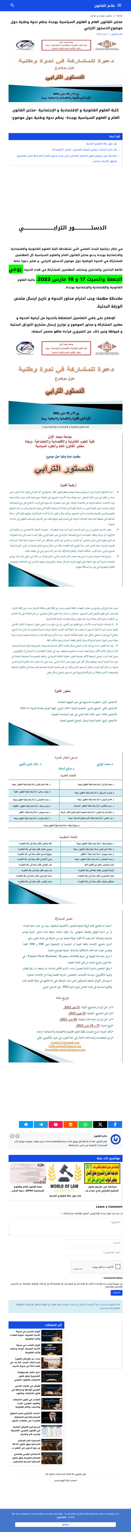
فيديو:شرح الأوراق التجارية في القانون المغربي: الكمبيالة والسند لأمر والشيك (25, 1430)
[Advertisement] (65, 195)
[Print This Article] (26, 1124)
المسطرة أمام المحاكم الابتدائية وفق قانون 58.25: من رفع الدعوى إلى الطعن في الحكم (25, 1446)
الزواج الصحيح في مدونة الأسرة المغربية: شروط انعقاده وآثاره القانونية (25, 1335)
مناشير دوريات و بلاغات (101, 16)
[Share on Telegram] (41, 1124)
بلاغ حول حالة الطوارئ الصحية (101, 143)
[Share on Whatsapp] (85, 1124)
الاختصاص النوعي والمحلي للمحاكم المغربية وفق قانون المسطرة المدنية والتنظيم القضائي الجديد (26, 1459)
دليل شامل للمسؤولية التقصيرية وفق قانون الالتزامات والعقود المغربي (27, 1376)
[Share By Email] (55, 1124)
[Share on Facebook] (115, 1124)
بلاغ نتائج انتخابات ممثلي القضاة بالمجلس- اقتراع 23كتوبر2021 (84, 149)
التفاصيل (61, 1517)
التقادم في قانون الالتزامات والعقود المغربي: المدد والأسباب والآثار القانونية (26, 1403)
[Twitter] (12, 1136)
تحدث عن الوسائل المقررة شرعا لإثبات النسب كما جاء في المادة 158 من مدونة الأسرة (25, 1362)
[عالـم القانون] (116, 1139)
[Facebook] (17, 1136)
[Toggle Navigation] (120, 6)
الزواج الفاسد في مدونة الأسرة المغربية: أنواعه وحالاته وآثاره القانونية (25, 1348)
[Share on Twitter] (100, 1124)
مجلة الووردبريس (62, 1480)
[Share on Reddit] (70, 1124)
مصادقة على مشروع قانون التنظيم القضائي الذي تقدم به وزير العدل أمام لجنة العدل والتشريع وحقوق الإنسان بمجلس (102, 1193)
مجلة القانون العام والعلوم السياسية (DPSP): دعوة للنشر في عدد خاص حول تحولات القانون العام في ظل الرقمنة (28, 1193)
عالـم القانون (104, 6)
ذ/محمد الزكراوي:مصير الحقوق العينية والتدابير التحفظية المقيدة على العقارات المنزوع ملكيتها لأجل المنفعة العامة (25, 1418)
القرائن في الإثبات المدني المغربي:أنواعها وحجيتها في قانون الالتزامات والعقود (25, 1389)
